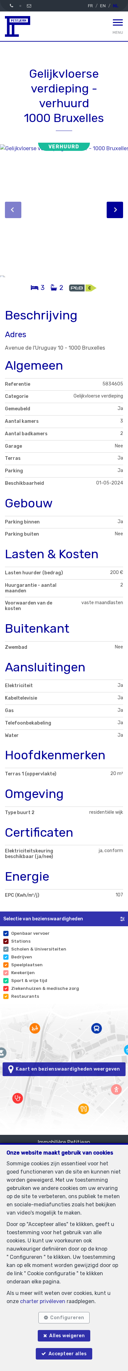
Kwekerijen (23, 972)
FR (90, 5)
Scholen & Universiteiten (38, 949)
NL (115, 5)
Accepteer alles (68, 1354)
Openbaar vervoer (30, 933)
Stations (21, 941)
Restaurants (25, 996)
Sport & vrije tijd (29, 980)
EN (103, 5)
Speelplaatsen (27, 964)
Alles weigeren (67, 1336)
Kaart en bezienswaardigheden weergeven (66, 1069)
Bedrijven (21, 956)
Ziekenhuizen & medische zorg (45, 988)
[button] (64, 918)
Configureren (67, 1317)
